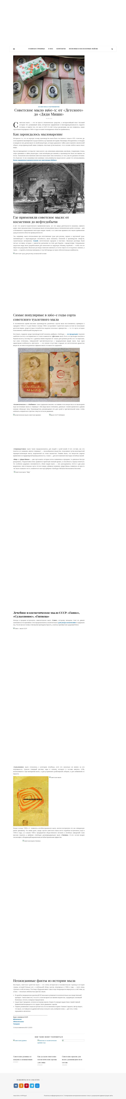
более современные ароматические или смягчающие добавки (35, 160)
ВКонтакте (17, 1019)
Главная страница (36, 49)
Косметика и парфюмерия (48, 107)
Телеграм (16, 1024)
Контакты (61, 49)
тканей (35, 241)
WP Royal (23, 1095)
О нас (50, 49)
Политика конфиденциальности (53, 1095)
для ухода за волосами (67, 622)
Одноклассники (18, 1021)
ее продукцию (72, 334)
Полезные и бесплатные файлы (83, 49)
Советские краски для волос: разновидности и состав (72, 1059)
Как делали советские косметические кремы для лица (47, 1059)
